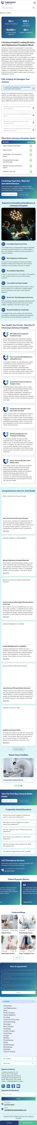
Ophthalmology (8, 1045)
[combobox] (2, 982)
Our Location (7, 1058)
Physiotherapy (8, 1040)
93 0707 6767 (9, 871)
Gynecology (7, 1033)
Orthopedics (7, 1006)
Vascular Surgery (9, 1051)
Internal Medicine (9, 1015)
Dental (5, 1042)
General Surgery (9, 1013)
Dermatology (7, 1047)
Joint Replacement (9, 1008)
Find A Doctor (18, 749)
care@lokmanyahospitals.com (15, 1110)
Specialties (6, 1001)
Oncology (6, 1017)
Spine (5, 1010)
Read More (6, 531)
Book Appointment (28, 1122)
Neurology (7, 1024)
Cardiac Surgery (9, 1031)
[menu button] (34, 3)
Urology (6, 1035)
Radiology (6, 1049)
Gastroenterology (9, 1022)
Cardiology (7, 1029)
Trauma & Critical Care (11, 1019)
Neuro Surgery (8, 1026)
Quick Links (6, 1063)
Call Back (9, 1122)
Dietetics (6, 1038)
